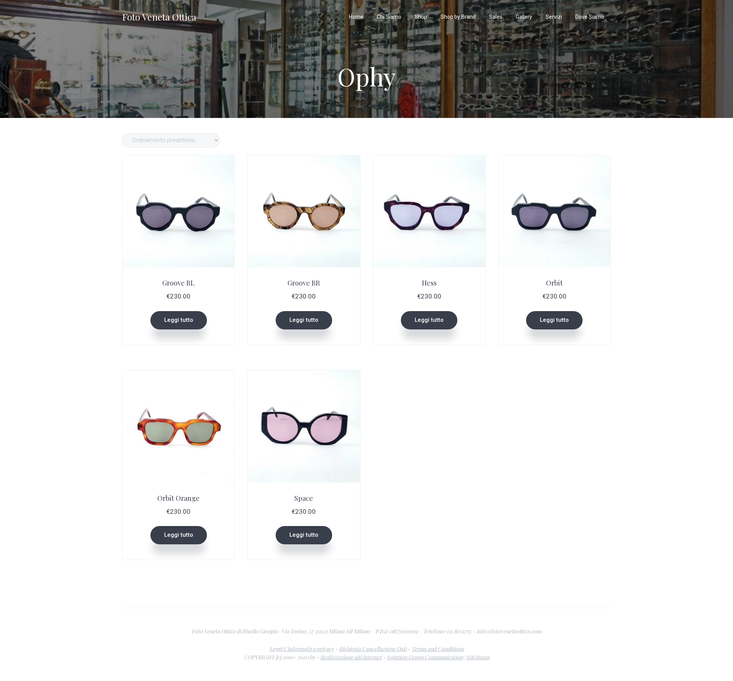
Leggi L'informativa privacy (302, 648)
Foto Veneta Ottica (159, 17)
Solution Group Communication (425, 657)
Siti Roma (478, 657)
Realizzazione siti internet (351, 657)
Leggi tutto (178, 319)
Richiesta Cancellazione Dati (373, 648)
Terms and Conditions (438, 648)
